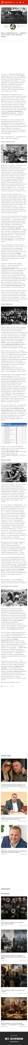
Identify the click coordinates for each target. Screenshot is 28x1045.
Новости (15, 2)
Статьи (21, 2)
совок (12, 686)
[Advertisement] (14, 57)
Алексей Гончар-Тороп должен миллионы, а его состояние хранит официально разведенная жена (13, 785)
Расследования (24, 2)
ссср (7, 686)
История (5, 20)
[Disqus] (14, 737)
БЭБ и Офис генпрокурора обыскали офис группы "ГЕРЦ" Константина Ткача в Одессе (13, 851)
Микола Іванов (24, 854)
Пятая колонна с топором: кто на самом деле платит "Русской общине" (12, 923)
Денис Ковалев (24, 787)
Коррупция (4, 849)
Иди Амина (17, 565)
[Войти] (18, 1042)
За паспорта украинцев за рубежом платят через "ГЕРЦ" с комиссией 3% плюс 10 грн (13, 818)
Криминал (4, 782)
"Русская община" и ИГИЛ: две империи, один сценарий (13, 990)
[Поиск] (10, 1042)
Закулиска (4, 920)
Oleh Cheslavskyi (24, 925)
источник (18, 682)
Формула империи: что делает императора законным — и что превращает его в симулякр (12, 1024)
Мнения (18, 2)
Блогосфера (11, 20)
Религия (3, 988)
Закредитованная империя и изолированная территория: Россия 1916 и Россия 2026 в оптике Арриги (13, 957)
